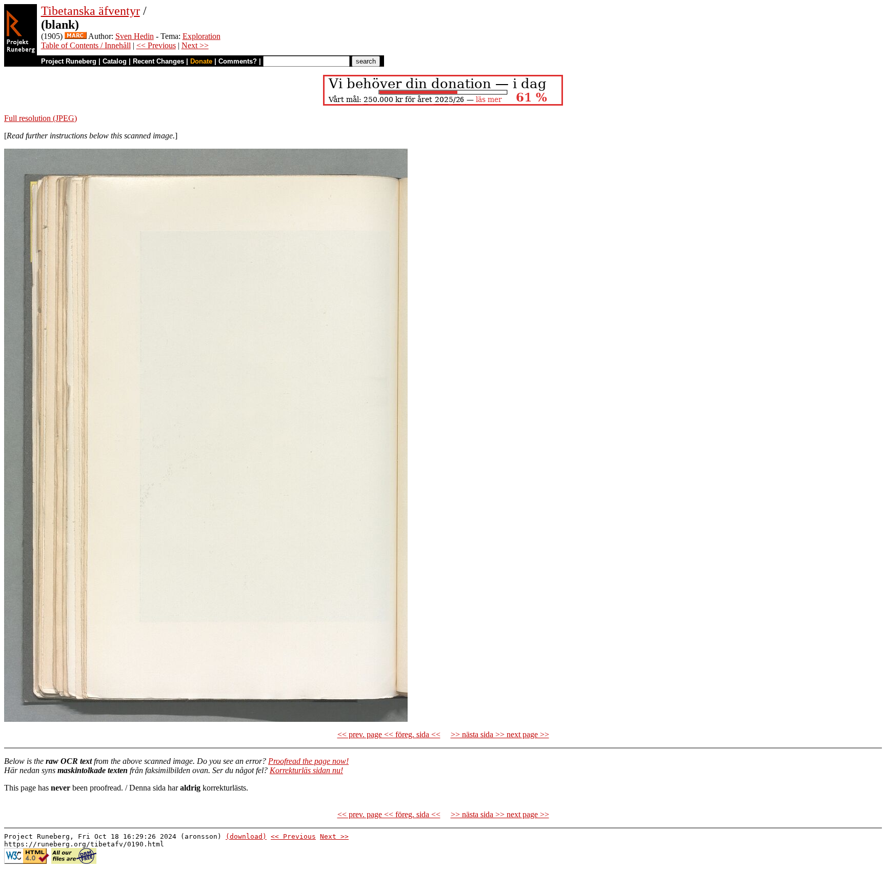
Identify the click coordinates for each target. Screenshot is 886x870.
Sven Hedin (134, 36)
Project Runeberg (68, 61)
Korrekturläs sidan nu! (306, 770)
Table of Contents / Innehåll (86, 45)
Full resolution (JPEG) (40, 118)
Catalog (115, 61)
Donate (201, 61)
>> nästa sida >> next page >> (500, 734)
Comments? (237, 61)
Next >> (195, 45)
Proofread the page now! (308, 761)
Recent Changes (158, 61)
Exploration (201, 36)
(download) (246, 836)
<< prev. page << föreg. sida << (388, 734)
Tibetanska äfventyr (90, 10)
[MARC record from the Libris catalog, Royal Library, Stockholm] (76, 36)
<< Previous (156, 45)
